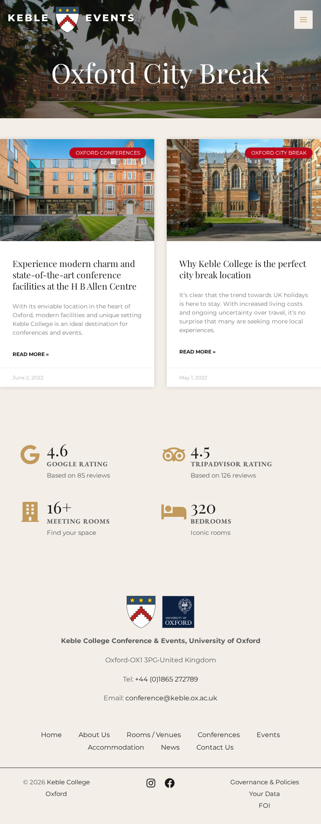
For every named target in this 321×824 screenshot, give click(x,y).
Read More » (31, 354)
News (170, 747)
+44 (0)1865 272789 (166, 679)
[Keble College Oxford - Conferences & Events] (71, 20)
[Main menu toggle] (303, 19)
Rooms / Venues (154, 735)
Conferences (219, 735)
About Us (94, 735)
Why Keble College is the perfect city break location (242, 268)
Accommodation (116, 747)
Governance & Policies (264, 782)
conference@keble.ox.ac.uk (171, 698)
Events (268, 735)
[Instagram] (151, 783)
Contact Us (215, 747)
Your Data (264, 794)
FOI (264, 805)
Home (51, 735)
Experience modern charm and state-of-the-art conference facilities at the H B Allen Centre (75, 274)
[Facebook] (170, 783)
